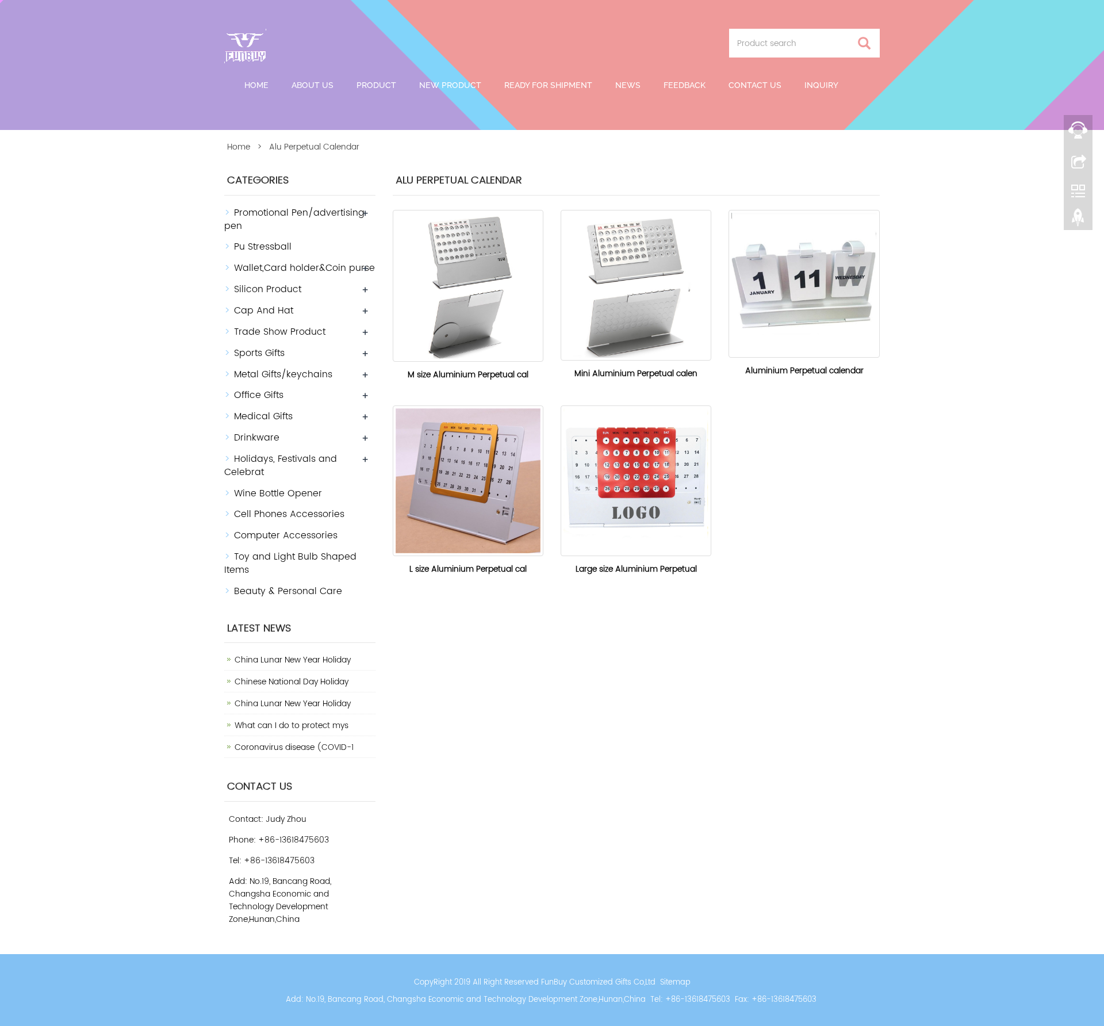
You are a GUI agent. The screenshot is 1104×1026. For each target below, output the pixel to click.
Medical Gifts (263, 416)
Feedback (685, 85)
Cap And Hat (263, 310)
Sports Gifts (259, 353)
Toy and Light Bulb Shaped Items (290, 563)
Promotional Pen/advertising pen (294, 219)
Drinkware (256, 437)
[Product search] (864, 43)
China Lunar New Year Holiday (293, 660)
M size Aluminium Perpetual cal (468, 374)
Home (256, 85)
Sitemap (675, 983)
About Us (313, 85)
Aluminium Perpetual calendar (804, 370)
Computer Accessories (286, 535)
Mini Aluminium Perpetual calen (635, 373)
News (628, 85)
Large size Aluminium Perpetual (636, 569)
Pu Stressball (263, 246)
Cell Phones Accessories (289, 514)
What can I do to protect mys (291, 725)
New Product (450, 85)
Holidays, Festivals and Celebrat (280, 465)
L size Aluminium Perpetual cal (468, 569)
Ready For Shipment (548, 85)
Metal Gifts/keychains (283, 374)
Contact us (755, 85)
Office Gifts (258, 395)
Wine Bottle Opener (278, 493)
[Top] (1078, 220)
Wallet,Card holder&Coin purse (304, 268)
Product (376, 85)
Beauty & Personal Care (288, 591)
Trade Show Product (279, 331)
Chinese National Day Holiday (291, 681)
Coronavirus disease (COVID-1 (294, 747)
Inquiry (821, 85)
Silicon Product (267, 289)
